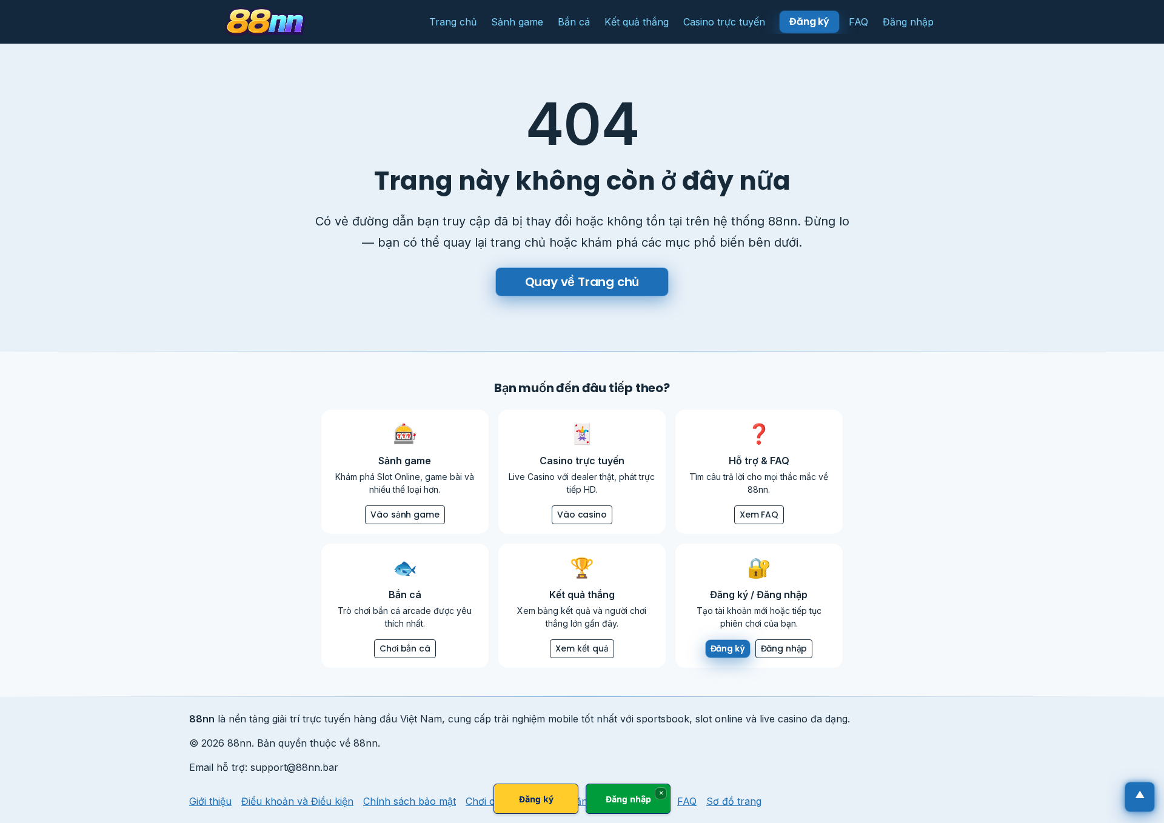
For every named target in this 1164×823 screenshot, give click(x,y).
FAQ (858, 22)
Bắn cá (574, 22)
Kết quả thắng (636, 22)
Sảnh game (517, 22)
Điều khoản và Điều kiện (297, 801)
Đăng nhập (908, 22)
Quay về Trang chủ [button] (582, 281)
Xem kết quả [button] (581, 648)
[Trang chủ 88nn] (265, 22)
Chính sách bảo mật (409, 801)
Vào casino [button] (582, 514)
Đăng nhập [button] (784, 648)
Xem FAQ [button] (759, 514)
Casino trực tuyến (724, 22)
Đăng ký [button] (809, 21)
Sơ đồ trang (733, 801)
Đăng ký (536, 799)
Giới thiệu (210, 801)
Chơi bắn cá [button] (405, 648)
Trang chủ (453, 22)
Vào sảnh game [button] (404, 514)
